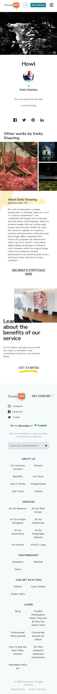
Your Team (18, 491)
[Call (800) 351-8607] (26, 5)
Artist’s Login (38, 544)
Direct (17, 569)
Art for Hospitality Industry (38, 534)
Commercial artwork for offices (38, 636)
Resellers (17, 562)
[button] (51, 5)
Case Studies (38, 586)
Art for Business (18, 508)
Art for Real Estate (38, 510)
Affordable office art (17, 666)
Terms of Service (37, 689)
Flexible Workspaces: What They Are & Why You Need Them (38, 618)
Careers (38, 491)
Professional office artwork (17, 634)
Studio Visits (18, 594)
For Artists (18, 544)
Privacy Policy (18, 689)
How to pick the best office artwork (18, 650)
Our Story (38, 476)
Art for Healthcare (38, 521)
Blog (17, 611)
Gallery (18, 586)
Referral (38, 562)
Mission (38, 465)
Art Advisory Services (18, 467)
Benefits (18, 476)
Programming (38, 484)
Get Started (38, 5)
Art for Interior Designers (18, 521)
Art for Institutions (17, 532)
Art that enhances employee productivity (38, 652)
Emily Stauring (28, 89)
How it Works (18, 484)
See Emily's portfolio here (28, 272)
